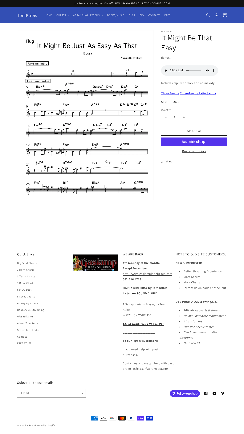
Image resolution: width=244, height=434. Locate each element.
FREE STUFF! (24, 343)
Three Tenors (170, 93)
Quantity (166, 109)
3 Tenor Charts (26, 276)
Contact (22, 336)
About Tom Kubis (27, 323)
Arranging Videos (27, 303)
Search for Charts (28, 330)
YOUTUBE (144, 315)
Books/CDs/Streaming (30, 310)
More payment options (194, 150)
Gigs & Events (25, 316)
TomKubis (30, 425)
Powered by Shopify (45, 425)
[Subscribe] (81, 393)
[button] (62, 15)
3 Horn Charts (25, 269)
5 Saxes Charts (26, 296)
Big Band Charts (27, 263)
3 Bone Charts (26, 283)
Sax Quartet (24, 289)
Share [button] (169, 161)
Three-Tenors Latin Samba (198, 93)
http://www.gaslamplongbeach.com (147, 274)
